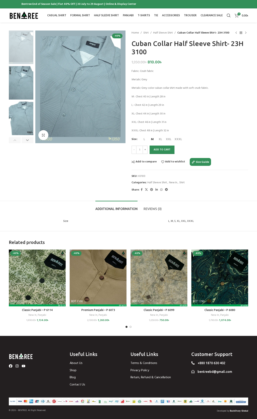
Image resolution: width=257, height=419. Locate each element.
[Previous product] (236, 33)
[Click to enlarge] (43, 135)
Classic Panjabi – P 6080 (219, 310)
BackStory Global (239, 411)
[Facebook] (10, 366)
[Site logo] (24, 15)
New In (173, 182)
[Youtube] (23, 366)
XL (178, 221)
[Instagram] (17, 366)
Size (134, 139)
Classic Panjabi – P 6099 (159, 310)
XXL (183, 221)
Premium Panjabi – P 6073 (98, 310)
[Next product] (245, 33)
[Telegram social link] (166, 190)
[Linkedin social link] (156, 190)
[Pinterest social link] (151, 190)
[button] (15, 140)
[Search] (229, 15)
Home (135, 33)
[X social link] (146, 190)
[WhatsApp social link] (161, 190)
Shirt (146, 33)
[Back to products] (241, 33)
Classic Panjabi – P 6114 (37, 310)
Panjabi (42, 315)
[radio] (144, 139)
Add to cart (162, 150)
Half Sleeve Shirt (163, 33)
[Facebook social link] (142, 190)
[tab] (116, 207)
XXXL (190, 221)
